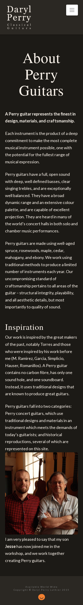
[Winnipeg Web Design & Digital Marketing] (41, 595)
